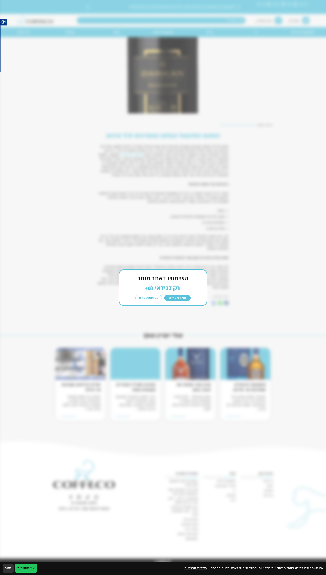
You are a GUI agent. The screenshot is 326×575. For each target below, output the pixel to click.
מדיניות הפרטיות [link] (195, 568)
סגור (8, 568)
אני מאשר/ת (26, 568)
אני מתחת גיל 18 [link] (148, 298)
